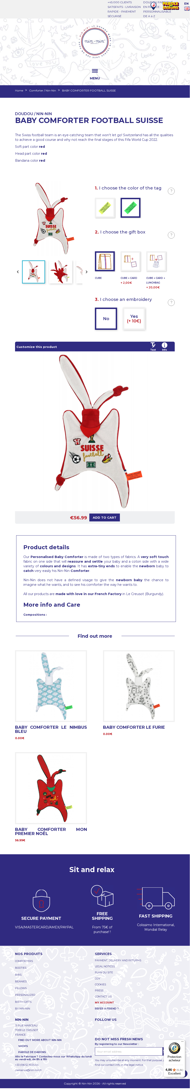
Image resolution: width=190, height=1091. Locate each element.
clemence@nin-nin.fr (28, 1070)
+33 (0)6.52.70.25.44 (27, 1064)
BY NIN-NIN (22, 1008)
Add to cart (104, 517)
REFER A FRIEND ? (107, 1008)
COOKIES (100, 984)
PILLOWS (21, 988)
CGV (97, 978)
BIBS (18, 974)
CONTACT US (103, 996)
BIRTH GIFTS (23, 1001)
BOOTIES (20, 967)
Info (164, 349)
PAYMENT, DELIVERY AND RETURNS (118, 960)
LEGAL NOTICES (105, 966)
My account (104, 1002)
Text (153, 349)
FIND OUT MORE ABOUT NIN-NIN (40, 1040)
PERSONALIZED (25, 994)
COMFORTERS (24, 961)
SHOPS (23, 1046)
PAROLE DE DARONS (32, 1052)
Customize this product (36, 347)
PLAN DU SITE (104, 972)
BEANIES (21, 981)
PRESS (99, 990)
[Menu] (182, 1042)
